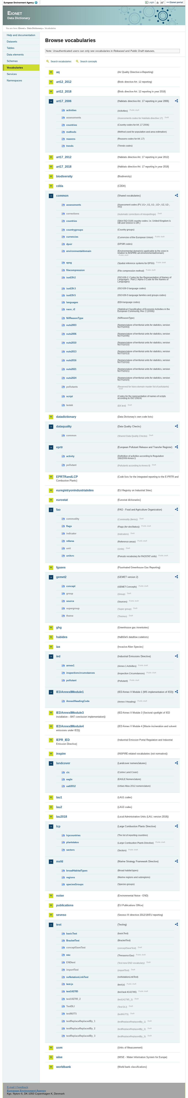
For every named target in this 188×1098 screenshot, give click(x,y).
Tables (10, 47)
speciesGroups (74, 884)
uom (59, 1047)
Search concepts (88, 61)
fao (58, 509)
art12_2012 (63, 81)
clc (68, 772)
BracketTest (72, 940)
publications (64, 905)
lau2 (59, 807)
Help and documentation (21, 35)
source (70, 601)
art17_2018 (63, 166)
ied (58, 656)
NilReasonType (74, 318)
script (69, 396)
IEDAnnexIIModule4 (70, 726)
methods (71, 132)
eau (68, 954)
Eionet (21, 28)
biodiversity (64, 176)
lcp (58, 826)
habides (61, 637)
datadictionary (66, 416)
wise (59, 1057)
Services (12, 74)
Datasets (12, 41)
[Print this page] (158, 2)
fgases (61, 567)
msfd (59, 861)
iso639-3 (71, 288)
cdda (59, 185)
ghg (59, 627)
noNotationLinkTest (77, 977)
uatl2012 (71, 786)
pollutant (71, 680)
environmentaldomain (78, 251)
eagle (69, 779)
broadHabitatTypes (76, 870)
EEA (22, 2)
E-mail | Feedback (17, 1087)
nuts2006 (71, 334)
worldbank (63, 1066)
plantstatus (72, 842)
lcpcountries (73, 835)
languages (72, 302)
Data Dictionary (34, 28)
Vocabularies (15, 67)
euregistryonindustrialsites (75, 490)
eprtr (59, 447)
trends (69, 146)
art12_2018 (63, 91)
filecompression (75, 270)
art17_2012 (63, 157)
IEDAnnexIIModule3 (70, 712)
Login (151, 2)
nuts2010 (71, 342)
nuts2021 (71, 369)
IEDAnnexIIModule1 (70, 692)
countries (71, 125)
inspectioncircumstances (80, 672)
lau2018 (61, 816)
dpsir (69, 244)
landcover (63, 763)
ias (58, 646)
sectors (70, 849)
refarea (70, 541)
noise (60, 895)
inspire (61, 753)
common (62, 195)
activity (70, 456)
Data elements (15, 54)
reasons (70, 139)
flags (69, 526)
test (58, 924)
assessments (73, 204)
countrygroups (74, 229)
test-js (69, 984)
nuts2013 (71, 351)
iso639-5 (71, 295)
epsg (69, 262)
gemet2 (61, 577)
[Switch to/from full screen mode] (163, 2)
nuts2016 (71, 360)
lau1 (59, 797)
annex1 (70, 665)
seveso (61, 914)
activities (71, 110)
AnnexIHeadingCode (77, 701)
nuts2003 (71, 325)
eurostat (62, 499)
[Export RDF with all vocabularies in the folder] (176, 101)
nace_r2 (70, 309)
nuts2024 (71, 378)
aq (58, 72)
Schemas (12, 60)
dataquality (64, 426)
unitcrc (70, 555)
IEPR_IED (63, 739)
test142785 (72, 991)
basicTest (71, 933)
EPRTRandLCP (67, 476)
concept (70, 586)
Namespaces (14, 80)
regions (70, 877)
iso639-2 (71, 277)
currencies (72, 236)
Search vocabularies (61, 61)
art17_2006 (63, 101)
